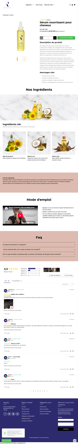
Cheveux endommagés (45, 411)
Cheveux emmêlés (44, 413)
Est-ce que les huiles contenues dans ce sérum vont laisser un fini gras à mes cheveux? (32, 254)
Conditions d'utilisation (27, 420)
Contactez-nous (25, 413)
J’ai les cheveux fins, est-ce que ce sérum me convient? (21, 249)
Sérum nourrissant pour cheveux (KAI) (12, 310)
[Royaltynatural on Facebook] (5, 414)
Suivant (11, 15)
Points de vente (48, 5)
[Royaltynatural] (7, 4)
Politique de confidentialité (28, 416)
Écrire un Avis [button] (69, 275)
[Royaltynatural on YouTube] (9, 414)
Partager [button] (8, 313)
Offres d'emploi (25, 409)
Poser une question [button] (55, 275)
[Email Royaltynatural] (17, 414)
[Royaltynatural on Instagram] (13, 414)
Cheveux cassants (44, 409)
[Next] (72, 150)
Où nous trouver (25, 411)
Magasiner (29, 5)
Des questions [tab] (16, 280)
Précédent (5, 15)
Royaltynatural (36, 437)
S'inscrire (66, 429)
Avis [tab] (6, 280)
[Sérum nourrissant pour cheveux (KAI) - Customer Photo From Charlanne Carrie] (46, 270)
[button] (57, 31)
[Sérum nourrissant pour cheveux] (20, 36)
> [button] (47, 391)
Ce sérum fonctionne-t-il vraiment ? (15, 245)
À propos (24, 406)
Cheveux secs (43, 406)
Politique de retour (26, 418)
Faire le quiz (39, 5)
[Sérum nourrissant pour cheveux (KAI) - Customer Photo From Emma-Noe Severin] (57, 270)
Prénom (60, 417)
